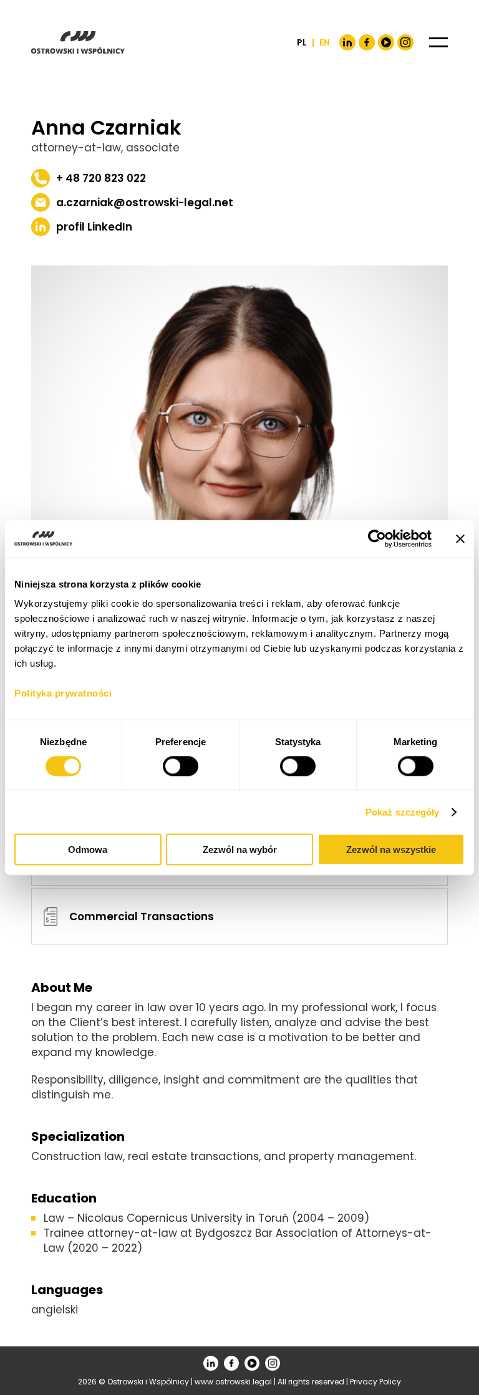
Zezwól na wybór (240, 849)
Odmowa (87, 849)
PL (302, 42)
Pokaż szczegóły (402, 811)
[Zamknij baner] (460, 538)
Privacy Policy (375, 1381)
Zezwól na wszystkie (391, 849)
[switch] (180, 766)
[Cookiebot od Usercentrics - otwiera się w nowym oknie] (377, 538)
